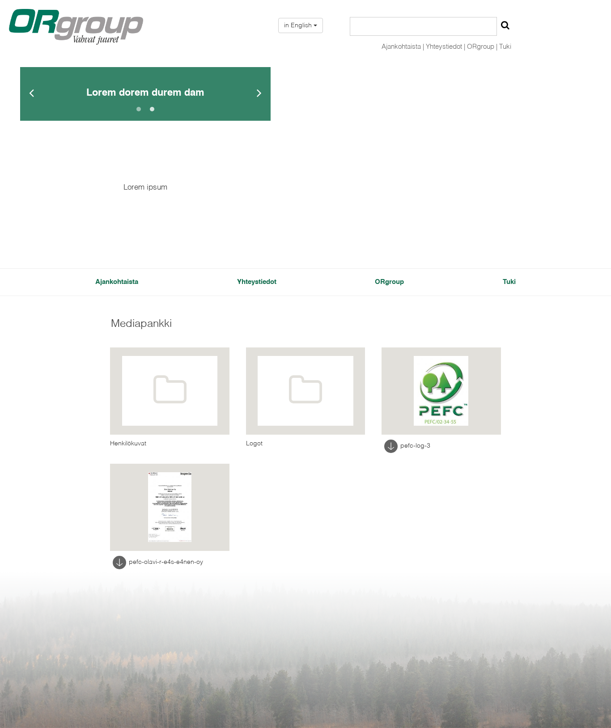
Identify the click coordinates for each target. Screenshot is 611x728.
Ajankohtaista (116, 282)
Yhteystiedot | (445, 46)
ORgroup (389, 282)
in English (299, 25)
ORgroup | (482, 46)
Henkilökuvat (128, 443)
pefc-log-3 (415, 446)
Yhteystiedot (256, 282)
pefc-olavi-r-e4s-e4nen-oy (166, 562)
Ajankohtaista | (403, 46)
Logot (254, 443)
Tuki (505, 46)
